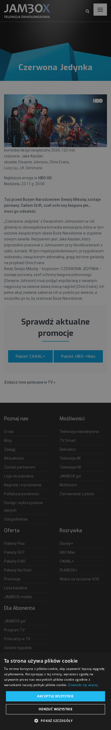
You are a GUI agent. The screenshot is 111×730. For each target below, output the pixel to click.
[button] (55, 721)
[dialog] (55, 365)
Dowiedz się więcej (83, 685)
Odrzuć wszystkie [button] (55, 709)
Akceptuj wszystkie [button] (55, 696)
